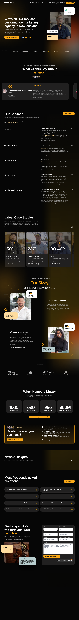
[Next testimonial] (41, 102)
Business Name (62, 526)
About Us (37, 2)
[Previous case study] (70, 227)
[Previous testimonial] (37, 102)
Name (44, 526)
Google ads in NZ (45, 148)
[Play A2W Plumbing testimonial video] (60, 25)
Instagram (65, 599)
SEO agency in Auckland (48, 135)
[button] (16, 243)
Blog (46, 2)
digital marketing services (12, 122)
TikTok (64, 603)
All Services (32, 2)
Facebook (65, 600)
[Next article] (73, 460)
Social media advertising (46, 161)
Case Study (37, 599)
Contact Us (37, 603)
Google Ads (51, 600)
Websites (51, 603)
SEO (50, 599)
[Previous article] (70, 460)
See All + (50, 604)
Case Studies (42, 2)
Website (45, 537)
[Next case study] (73, 227)
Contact (53, 2)
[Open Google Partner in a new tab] (13, 373)
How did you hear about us (65, 537)
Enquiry (45, 542)
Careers (49, 2)
